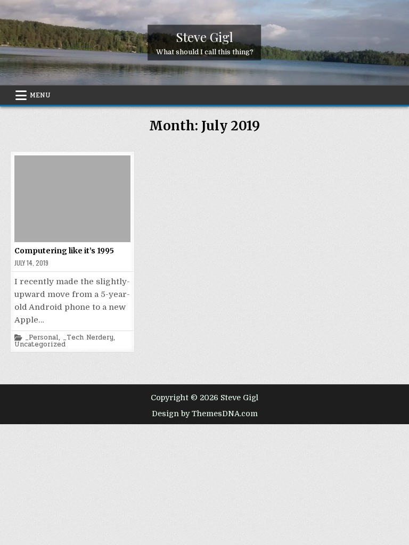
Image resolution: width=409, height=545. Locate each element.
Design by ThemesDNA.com (205, 413)
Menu (40, 95)
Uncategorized (40, 344)
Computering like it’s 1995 (64, 250)
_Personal (42, 337)
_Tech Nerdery (88, 337)
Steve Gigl (204, 36)
